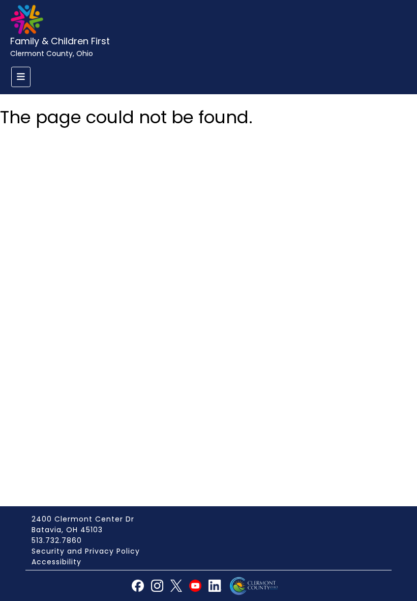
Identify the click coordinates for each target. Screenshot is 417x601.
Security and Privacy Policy (86, 551)
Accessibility (56, 562)
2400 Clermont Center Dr (83, 519)
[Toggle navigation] (21, 77)
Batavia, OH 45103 (67, 530)
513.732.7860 (57, 540)
